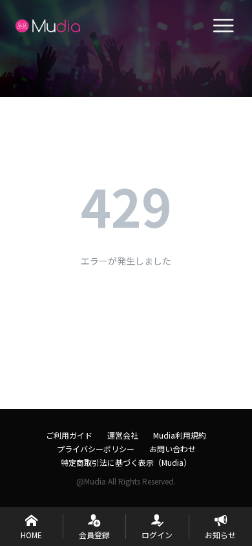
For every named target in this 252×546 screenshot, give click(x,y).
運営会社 (122, 435)
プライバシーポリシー (95, 448)
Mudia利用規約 (179, 435)
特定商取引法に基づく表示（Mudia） (126, 462)
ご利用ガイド (69, 435)
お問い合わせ (172, 448)
